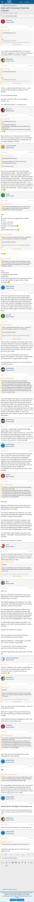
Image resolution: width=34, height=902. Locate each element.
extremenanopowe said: (8, 774)
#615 (32, 684)
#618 (32, 803)
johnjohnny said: (6, 156)
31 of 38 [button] (17, 854)
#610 (32, 451)
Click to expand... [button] (17, 44)
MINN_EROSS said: (7, 378)
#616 (32, 732)
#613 (32, 588)
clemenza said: (6, 204)
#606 (32, 293)
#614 (32, 664)
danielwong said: (6, 484)
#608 (32, 375)
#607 (32, 321)
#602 (32, 65)
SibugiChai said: (6, 234)
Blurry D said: (5, 258)
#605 (32, 200)
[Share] (29, 27)
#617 (32, 766)
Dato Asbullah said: (7, 562)
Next (22, 854)
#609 (32, 426)
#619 (32, 824)
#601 (32, 26)
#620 (32, 838)
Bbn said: (4, 687)
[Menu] (2, 2)
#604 (32, 152)
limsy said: (4, 30)
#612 (32, 551)
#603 (32, 115)
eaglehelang (5, 13)
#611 (32, 481)
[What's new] (32, 2)
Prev (11, 854)
